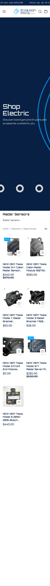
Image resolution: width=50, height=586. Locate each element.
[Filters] (46, 229)
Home (5, 229)
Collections (16, 229)
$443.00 (8, 424)
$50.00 (7, 325)
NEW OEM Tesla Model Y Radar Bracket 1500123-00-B (13, 318)
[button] (40, 11)
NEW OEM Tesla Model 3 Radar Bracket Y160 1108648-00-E (36, 318)
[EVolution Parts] (25, 11)
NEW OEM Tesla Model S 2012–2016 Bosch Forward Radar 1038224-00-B (13, 417)
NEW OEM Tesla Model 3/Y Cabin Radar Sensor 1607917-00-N (13, 267)
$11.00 (7, 373)
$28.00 (31, 325)
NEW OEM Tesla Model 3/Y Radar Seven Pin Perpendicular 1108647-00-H (36, 366)
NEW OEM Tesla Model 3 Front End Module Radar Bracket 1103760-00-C (13, 366)
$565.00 (31, 274)
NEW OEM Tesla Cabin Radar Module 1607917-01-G (36, 267)
